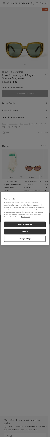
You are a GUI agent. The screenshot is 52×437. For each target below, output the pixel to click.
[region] (25, 218)
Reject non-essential (25, 224)
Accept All (25, 231)
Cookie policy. (25, 217)
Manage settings (25, 239)
